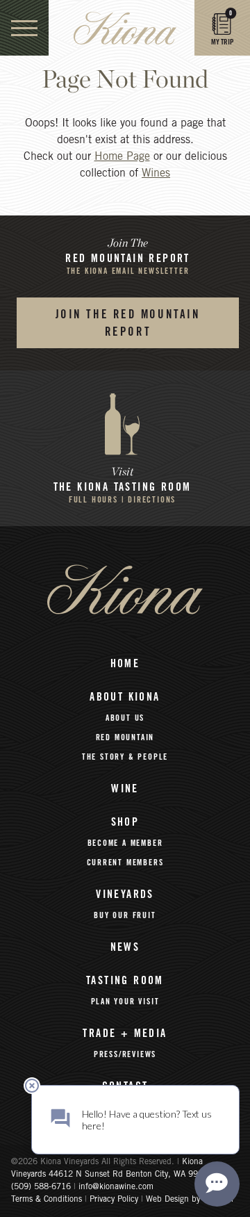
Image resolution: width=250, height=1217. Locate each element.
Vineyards (125, 894)
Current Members (125, 862)
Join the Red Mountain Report (128, 323)
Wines (156, 173)
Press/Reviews (125, 1054)
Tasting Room (125, 980)
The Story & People (125, 757)
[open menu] (24, 28)
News (125, 947)
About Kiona (125, 697)
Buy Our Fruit (125, 915)
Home (125, 663)
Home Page (122, 157)
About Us (125, 718)
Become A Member (125, 843)
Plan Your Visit (125, 1001)
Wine (125, 788)
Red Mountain (125, 737)
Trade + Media (125, 1033)
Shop (125, 822)
